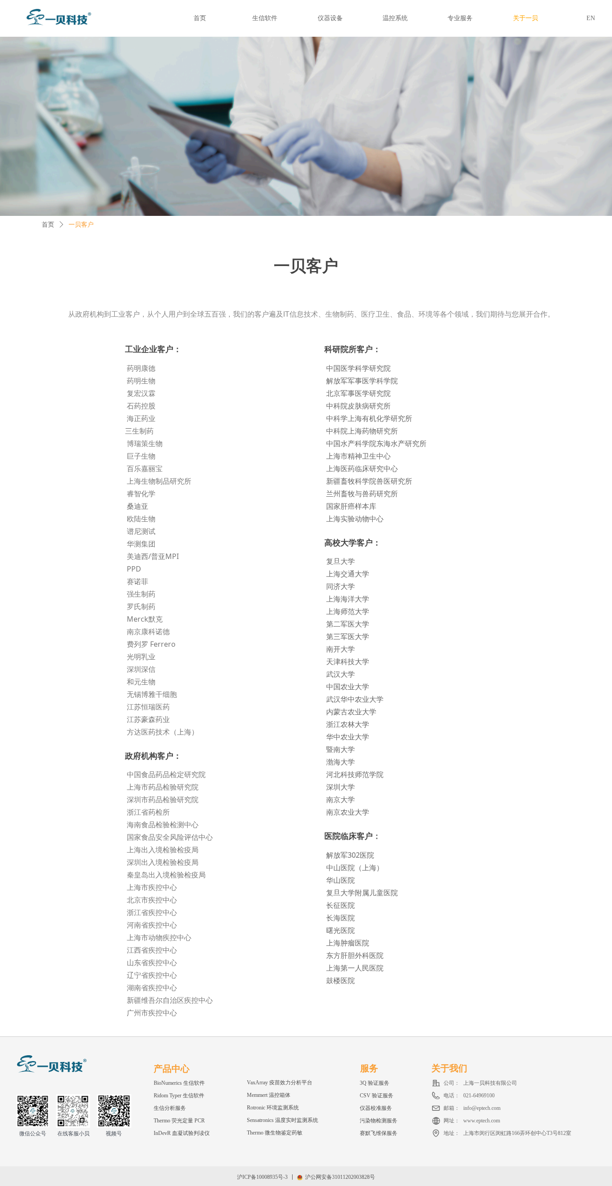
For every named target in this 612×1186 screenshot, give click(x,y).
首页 (48, 224)
